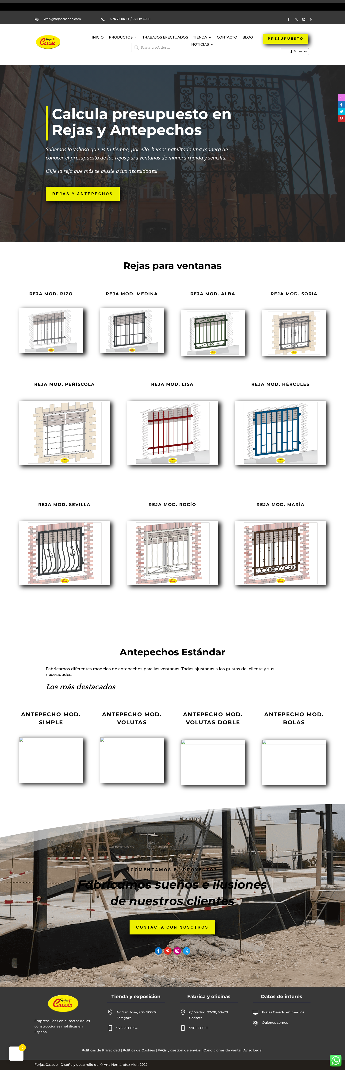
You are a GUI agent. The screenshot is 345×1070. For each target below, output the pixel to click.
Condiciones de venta (222, 1050)
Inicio (98, 37)
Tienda (200, 37)
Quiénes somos (275, 1022)
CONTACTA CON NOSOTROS (172, 927)
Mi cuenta (300, 51)
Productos (121, 37)
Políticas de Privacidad (101, 1050)
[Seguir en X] (296, 19)
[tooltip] (341, 97)
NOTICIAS (200, 45)
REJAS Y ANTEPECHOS (82, 194)
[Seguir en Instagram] (304, 19)
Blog (247, 37)
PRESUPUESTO (286, 38)
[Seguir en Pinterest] (311, 19)
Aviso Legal (252, 1050)
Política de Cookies (139, 1050)
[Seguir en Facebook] (288, 19)
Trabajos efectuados (165, 37)
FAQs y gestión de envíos (179, 1050)
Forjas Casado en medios (283, 1012)
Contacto (227, 37)
